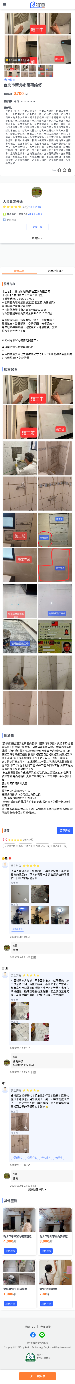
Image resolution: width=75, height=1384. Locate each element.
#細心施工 (46, 1157)
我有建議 (45, 1326)
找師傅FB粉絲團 (33, 1335)
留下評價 (65, 830)
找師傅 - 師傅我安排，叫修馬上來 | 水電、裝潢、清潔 (37, 4)
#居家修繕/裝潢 (35, 214)
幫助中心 (30, 1326)
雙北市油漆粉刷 (48, 1288)
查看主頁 (37, 226)
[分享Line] (64, 170)
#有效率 (58, 1157)
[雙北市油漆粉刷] (55, 1272)
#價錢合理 (18, 929)
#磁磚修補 (9, 79)
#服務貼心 (18, 1157)
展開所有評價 (36, 1189)
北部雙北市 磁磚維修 (15, 1288)
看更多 (36, 238)
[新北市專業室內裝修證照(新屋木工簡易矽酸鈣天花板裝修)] (19, 1220)
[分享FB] (59, 170)
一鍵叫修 (40, 1376)
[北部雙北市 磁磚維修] (19, 1272)
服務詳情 (19, 270)
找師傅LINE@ (42, 1335)
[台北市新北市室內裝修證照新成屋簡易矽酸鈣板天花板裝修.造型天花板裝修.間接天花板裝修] (55, 1220)
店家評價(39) (55, 270)
